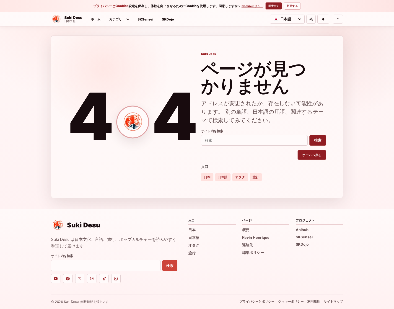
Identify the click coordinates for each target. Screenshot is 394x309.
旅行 (256, 177)
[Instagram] (91, 278)
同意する (273, 6)
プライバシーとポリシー (257, 301)
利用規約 (313, 301)
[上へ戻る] (338, 19)
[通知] (323, 19)
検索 (317, 140)
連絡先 (247, 244)
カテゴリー (117, 19)
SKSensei (145, 19)
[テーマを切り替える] (311, 19)
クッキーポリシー (291, 301)
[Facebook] (68, 278)
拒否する (292, 6)
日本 (207, 177)
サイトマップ (333, 301)
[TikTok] (104, 278)
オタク (240, 177)
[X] (80, 278)
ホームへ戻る (311, 155)
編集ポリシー (253, 252)
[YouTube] (55, 278)
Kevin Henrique (256, 237)
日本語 (223, 177)
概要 (245, 229)
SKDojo (168, 19)
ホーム (96, 19)
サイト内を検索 (212, 131)
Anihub (302, 229)
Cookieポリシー (252, 6)
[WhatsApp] (116, 278)
